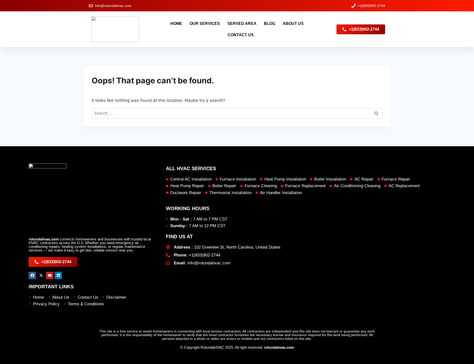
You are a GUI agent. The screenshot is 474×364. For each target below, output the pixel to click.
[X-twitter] (41, 275)
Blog (269, 23)
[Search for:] (237, 113)
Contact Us (241, 35)
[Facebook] (32, 275)
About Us (293, 23)
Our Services (205, 23)
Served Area (242, 23)
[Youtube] (49, 275)
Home (176, 23)
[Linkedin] (58, 275)
